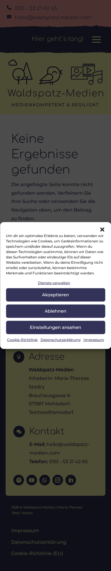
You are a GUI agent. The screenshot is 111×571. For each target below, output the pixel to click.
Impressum (93, 340)
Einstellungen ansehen (55, 327)
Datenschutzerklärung (61, 340)
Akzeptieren (55, 295)
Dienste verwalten (54, 282)
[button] (102, 229)
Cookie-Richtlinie (22, 340)
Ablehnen (55, 311)
